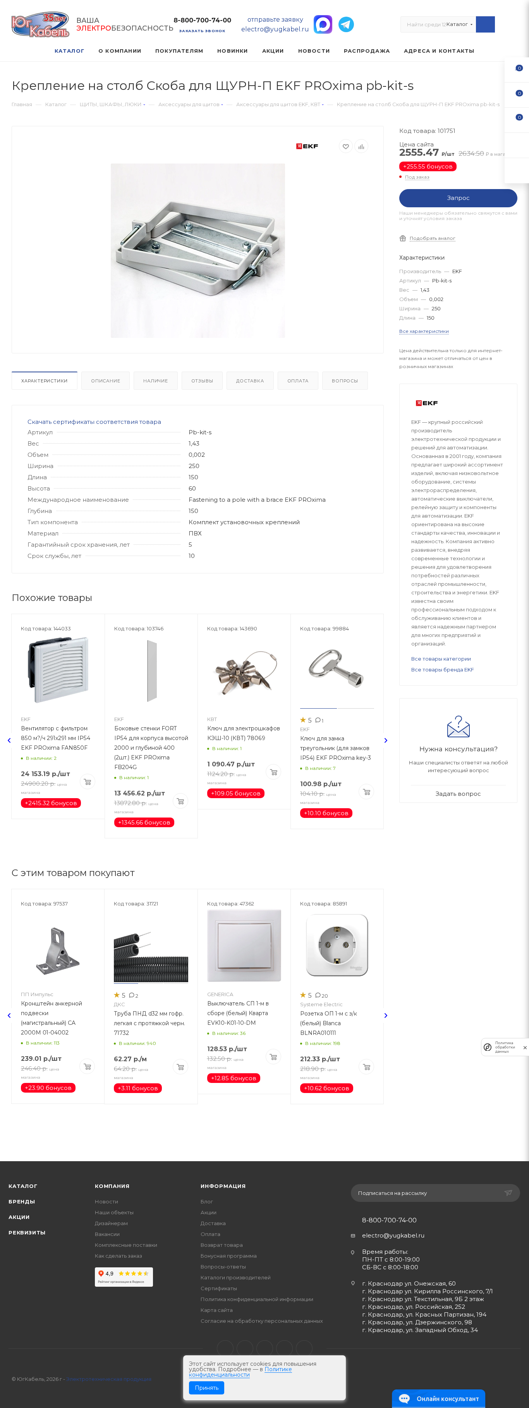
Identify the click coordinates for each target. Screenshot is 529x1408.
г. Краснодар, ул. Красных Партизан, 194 (424, 1314)
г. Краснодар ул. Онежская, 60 (409, 1283)
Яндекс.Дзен (304, 1348)
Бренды (22, 1201)
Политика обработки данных (505, 1047)
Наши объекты (114, 1212)
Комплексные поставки (126, 1245)
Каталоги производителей (236, 1277)
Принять (206, 1387)
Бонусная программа (229, 1256)
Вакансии (107, 1234)
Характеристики (44, 381)
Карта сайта (217, 1310)
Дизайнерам (111, 1223)
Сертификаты (219, 1288)
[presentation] (9, 740)
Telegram (245, 1348)
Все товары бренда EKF (442, 669)
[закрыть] (525, 1047)
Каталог (23, 1186)
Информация (223, 1186)
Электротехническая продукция (108, 1379)
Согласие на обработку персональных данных (262, 1321)
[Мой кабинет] (513, 26)
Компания (112, 1186)
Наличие (155, 381)
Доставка (250, 381)
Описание (105, 381)
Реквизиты (27, 1232)
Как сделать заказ (118, 1256)
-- (517, 69)
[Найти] (485, 24)
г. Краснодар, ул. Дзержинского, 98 (417, 1322)
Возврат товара (222, 1245)
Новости (106, 1201)
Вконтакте (225, 1348)
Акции (19, 1217)
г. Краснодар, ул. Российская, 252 (413, 1306)
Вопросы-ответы (223, 1266)
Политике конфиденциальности (240, 1372)
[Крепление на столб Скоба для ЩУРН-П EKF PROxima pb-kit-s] (198, 251)
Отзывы (202, 381)
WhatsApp (284, 1348)
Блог (207, 1201)
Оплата (298, 381)
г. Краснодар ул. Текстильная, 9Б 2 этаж (423, 1299)
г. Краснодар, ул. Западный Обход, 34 (420, 1330)
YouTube (264, 1348)
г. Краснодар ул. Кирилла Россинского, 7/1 (427, 1291)
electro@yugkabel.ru (393, 1235)
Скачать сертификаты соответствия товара (94, 421)
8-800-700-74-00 (202, 20)
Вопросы (345, 381)
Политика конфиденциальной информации (257, 1299)
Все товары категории (441, 659)
